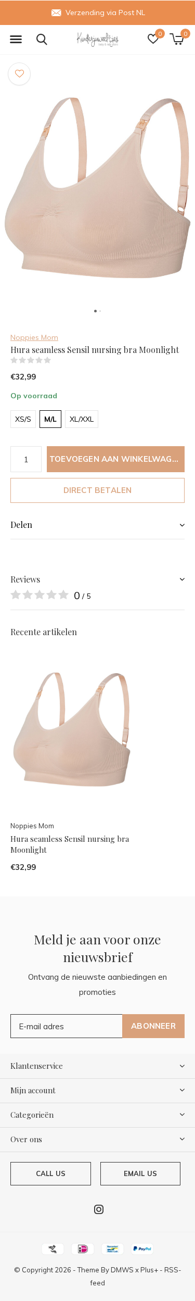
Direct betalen (97, 490)
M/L (50, 419)
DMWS (122, 1270)
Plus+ (149, 1270)
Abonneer (153, 1026)
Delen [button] (21, 524)
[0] (177, 39)
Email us (140, 1173)
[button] (15, 39)
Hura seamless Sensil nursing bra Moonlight (69, 844)
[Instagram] (98, 1209)
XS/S (23, 419)
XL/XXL (82, 419)
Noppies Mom (34, 337)
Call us (51, 1173)
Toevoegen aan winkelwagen (116, 459)
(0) (58, 360)
